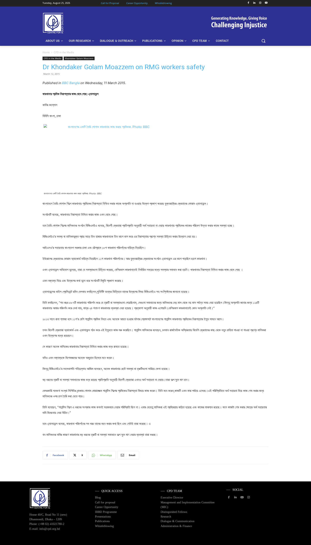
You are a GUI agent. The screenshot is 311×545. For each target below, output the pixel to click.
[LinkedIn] (254, 3)
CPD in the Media (52, 58)
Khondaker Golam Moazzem (79, 58)
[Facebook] (248, 3)
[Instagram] (260, 3)
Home (46, 52)
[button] (263, 41)
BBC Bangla (71, 83)
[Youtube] (266, 3)
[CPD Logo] (76, 23)
